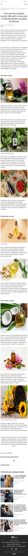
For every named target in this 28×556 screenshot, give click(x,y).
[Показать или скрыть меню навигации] (1, 4)
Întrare (26, 4)
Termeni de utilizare (10, 546)
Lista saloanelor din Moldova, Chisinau (11, 542)
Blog (8, 7)
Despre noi (24, 542)
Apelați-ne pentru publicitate (14, 544)
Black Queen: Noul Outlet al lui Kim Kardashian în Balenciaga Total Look (20, 492)
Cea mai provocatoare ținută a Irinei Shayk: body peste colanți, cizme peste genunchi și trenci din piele (20, 522)
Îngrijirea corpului (14, 7)
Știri (4, 546)
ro (25, 1)
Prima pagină (3, 7)
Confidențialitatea (20, 546)
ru (26, 1)
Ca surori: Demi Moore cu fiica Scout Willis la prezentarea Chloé (20, 477)
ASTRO (15, 540)
